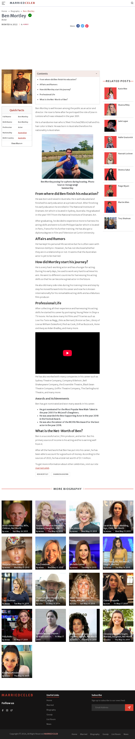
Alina (7, 531)
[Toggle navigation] (4, 3)
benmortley (67, 188)
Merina (41, 531)
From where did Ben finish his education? (58, 79)
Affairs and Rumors (48, 84)
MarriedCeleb (17, 695)
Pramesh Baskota (44, 637)
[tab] (67, 74)
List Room (51, 719)
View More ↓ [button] (16, 143)
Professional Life (47, 94)
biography (15, 11)
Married (22, 2)
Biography (51, 710)
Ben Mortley (42, 474)
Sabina (108, 640)
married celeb (42, 468)
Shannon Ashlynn (60, 474)
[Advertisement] (67, 48)
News (49, 724)
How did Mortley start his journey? (55, 89)
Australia (22, 138)
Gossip (49, 714)
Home (49, 700)
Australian (22, 133)
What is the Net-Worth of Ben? (54, 99)
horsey (25, 24)
